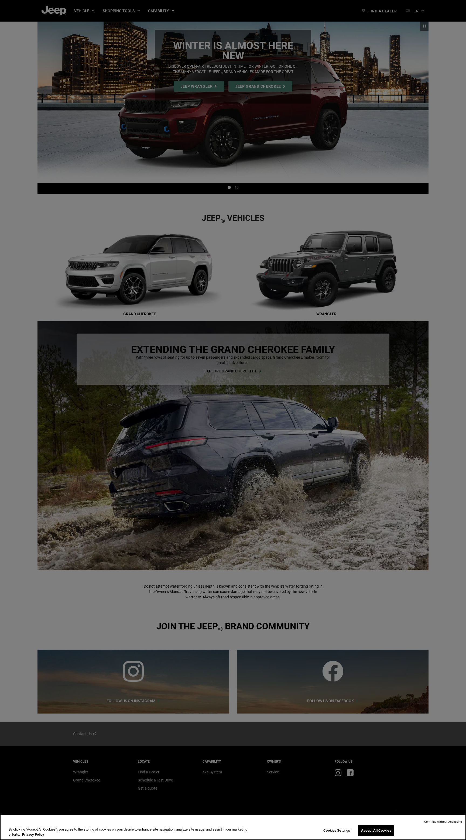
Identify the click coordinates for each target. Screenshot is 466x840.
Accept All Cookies (376, 830)
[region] (233, 827)
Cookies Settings (336, 830)
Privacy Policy (33, 834)
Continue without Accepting (443, 822)
